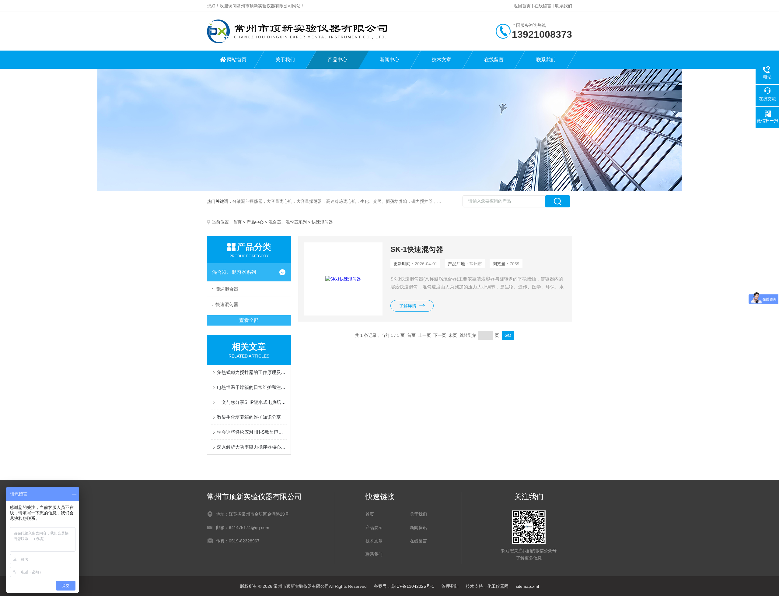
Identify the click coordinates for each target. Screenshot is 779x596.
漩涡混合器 (226, 288)
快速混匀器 (226, 304)
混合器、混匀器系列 (287, 222)
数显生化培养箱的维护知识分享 (249, 417)
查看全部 (249, 320)
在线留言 (542, 5)
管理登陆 (450, 586)
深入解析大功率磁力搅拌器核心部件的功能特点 (252, 447)
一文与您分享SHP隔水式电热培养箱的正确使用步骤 (252, 402)
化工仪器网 (497, 586)
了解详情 (407, 305)
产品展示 (374, 527)
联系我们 (563, 5)
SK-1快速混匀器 (416, 249)
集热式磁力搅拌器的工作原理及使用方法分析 (252, 372)
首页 (237, 222)
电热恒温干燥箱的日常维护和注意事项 (252, 387)
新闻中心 (389, 59)
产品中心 (337, 59)
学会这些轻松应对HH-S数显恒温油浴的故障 (252, 432)
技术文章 (441, 59)
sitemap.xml (527, 586)
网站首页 (236, 59)
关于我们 (285, 59)
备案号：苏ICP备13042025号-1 (404, 586)
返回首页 (522, 5)
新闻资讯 (418, 527)
